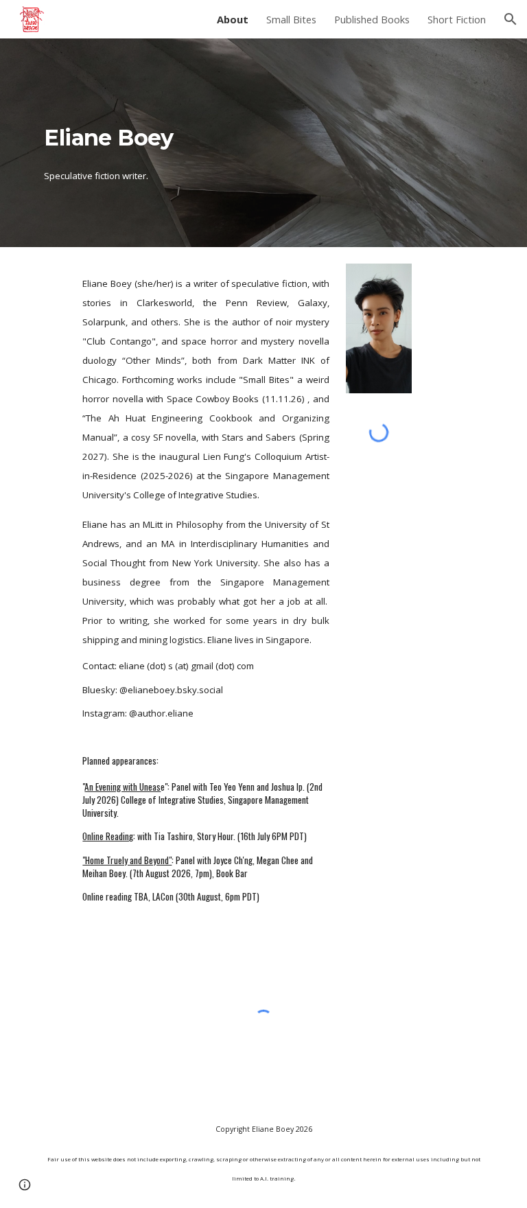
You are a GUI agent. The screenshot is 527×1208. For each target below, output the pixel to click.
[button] (510, 19)
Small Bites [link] (291, 19)
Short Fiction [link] (457, 19)
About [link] (232, 19)
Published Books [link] (372, 19)
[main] (186, 143)
